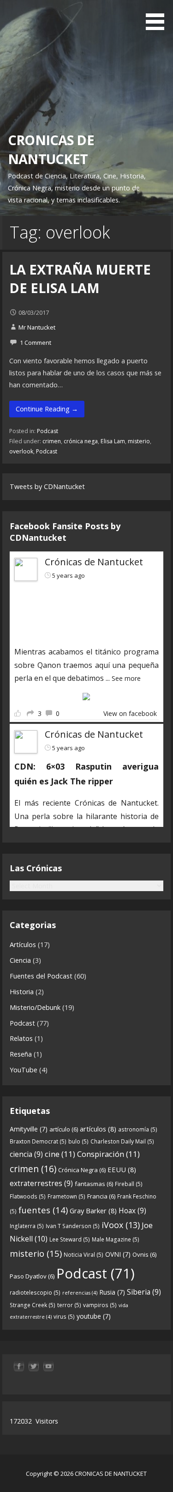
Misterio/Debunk (35, 1007)
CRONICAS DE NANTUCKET (51, 149)
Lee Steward (69, 1239)
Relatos (21, 1038)
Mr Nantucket (36, 327)
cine (60, 1154)
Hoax (132, 1210)
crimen (51, 441)
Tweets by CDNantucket (47, 486)
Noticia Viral (83, 1255)
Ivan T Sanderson (73, 1226)
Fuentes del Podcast (41, 976)
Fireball (129, 1184)
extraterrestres (41, 1183)
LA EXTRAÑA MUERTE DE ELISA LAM (80, 278)
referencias (79, 1293)
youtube (94, 1316)
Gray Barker (93, 1210)
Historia (22, 991)
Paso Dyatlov (32, 1276)
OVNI (118, 1254)
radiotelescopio (35, 1292)
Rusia (112, 1292)
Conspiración (108, 1154)
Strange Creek (32, 1305)
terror (69, 1305)
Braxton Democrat (38, 1141)
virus (64, 1317)
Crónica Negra (82, 1170)
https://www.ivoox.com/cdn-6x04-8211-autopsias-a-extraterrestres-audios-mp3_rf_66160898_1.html (81, 611)
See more (126, 678)
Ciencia (20, 960)
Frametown (66, 1196)
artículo (63, 1129)
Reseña (21, 1054)
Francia (101, 1196)
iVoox (120, 1224)
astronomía (137, 1129)
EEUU (121, 1169)
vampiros (100, 1305)
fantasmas (94, 1184)
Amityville (29, 1129)
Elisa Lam (113, 441)
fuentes (43, 1210)
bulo (78, 1141)
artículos (98, 1128)
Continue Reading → (47, 408)
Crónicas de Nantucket (94, 562)
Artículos (23, 944)
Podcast (47, 431)
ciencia (26, 1154)
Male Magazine (115, 1239)
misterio (139, 441)
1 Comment (35, 342)
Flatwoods (28, 1196)
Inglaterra (27, 1226)
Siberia (144, 1292)
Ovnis (144, 1254)
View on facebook (130, 713)
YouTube (23, 1069)
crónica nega (81, 441)
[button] (158, 16)
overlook (21, 451)
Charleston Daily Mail (122, 1141)
